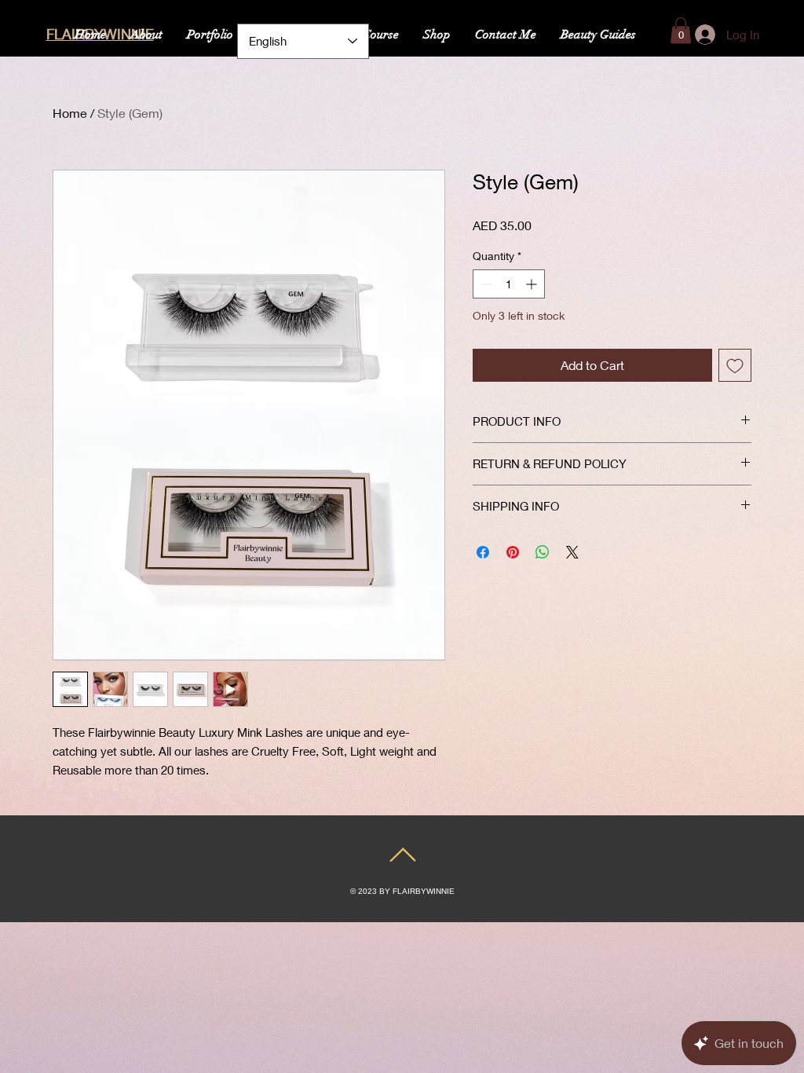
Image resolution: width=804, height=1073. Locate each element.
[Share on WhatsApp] (542, 552)
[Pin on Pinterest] (512, 552)
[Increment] (533, 284)
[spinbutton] (509, 284)
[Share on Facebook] (482, 552)
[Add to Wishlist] (734, 365)
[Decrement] (485, 284)
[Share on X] (572, 552)
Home (70, 112)
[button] (681, 30)
